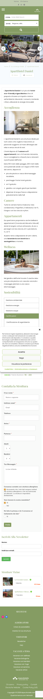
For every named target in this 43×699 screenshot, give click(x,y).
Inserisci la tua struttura (21, 631)
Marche (18, 583)
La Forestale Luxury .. (22, 580)
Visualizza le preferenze (21, 364)
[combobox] (21, 23)
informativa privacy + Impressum (26, 369)
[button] (40, 330)
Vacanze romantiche (21, 667)
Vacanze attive (21, 670)
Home (16, 1)
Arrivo (7, 423)
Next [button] (39, 48)
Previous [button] (3, 48)
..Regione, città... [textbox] (17, 23)
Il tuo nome (9, 393)
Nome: (4, 542)
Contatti (34, 684)
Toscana (19, 595)
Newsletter (21, 641)
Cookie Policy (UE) (30, 687)
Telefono (7, 413)
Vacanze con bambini (21, 661)
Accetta (21, 352)
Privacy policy (22, 684)
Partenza (8, 434)
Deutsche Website (13, 687)
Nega (21, 358)
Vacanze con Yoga (21, 664)
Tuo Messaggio (10, 464)
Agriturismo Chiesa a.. (22, 592)
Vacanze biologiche (21, 658)
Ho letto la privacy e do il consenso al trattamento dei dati (18, 512)
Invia (7, 524)
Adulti (6, 444)
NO (7, 506)
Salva (15, 75)
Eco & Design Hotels (17, 66)
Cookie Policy (9, 369)
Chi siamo (24, 1)
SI (7, 503)
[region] (21, 323)
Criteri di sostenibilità (22, 627)
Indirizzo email (10, 403)
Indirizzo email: (8, 550)
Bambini (7, 454)
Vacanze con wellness (21, 656)
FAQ (21, 645)
